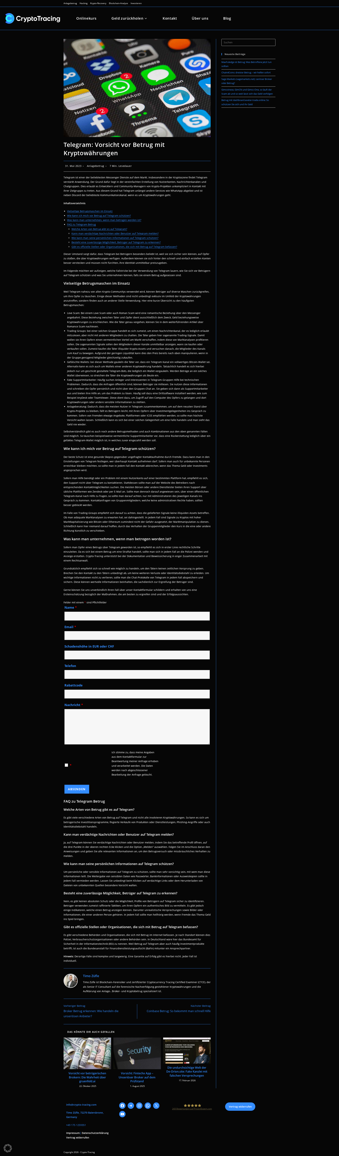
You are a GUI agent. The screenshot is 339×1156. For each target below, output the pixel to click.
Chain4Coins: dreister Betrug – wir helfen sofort (246, 72)
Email (70, 627)
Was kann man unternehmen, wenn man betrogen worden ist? (104, 220)
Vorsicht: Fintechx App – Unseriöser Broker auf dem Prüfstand (137, 1077)
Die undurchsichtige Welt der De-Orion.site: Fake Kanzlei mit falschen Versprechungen (186, 1072)
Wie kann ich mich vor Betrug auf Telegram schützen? (99, 215)
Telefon (70, 666)
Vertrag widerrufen (77, 1137)
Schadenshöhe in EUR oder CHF (89, 646)
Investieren (136, 3)
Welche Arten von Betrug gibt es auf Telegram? (99, 229)
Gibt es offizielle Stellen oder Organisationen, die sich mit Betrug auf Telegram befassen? (124, 246)
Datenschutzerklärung (95, 1133)
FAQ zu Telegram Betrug (81, 224)
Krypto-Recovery (98, 3)
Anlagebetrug (70, 3)
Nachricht (73, 705)
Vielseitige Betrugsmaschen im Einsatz (90, 211)
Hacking (84, 3)
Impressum (73, 1133)
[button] (8, 1148)
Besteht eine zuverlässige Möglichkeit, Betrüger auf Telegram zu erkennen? (116, 242)
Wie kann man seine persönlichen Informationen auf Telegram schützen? (115, 238)
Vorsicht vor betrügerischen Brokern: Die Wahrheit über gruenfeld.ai (87, 1077)
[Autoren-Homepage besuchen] (71, 981)
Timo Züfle (91, 976)
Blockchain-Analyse (118, 3)
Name (70, 607)
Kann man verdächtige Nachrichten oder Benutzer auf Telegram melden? (115, 233)
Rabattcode (73, 685)
